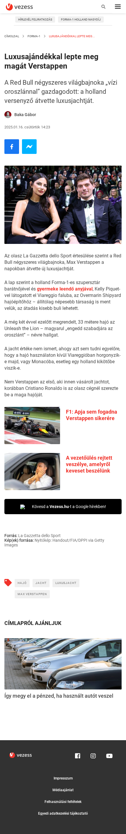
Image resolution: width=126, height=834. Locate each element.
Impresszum (63, 778)
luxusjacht (65, 583)
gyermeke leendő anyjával (65, 289)
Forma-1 (34, 36)
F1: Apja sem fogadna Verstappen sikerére (91, 415)
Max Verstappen (32, 594)
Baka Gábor (25, 114)
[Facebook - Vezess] (11, 146)
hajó (22, 583)
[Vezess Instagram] (93, 754)
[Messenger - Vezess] (29, 146)
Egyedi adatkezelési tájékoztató (63, 813)
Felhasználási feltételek (63, 802)
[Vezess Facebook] (77, 754)
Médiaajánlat (63, 790)
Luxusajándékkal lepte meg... (71, 36)
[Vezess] (25, 7)
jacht (41, 583)
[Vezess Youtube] (108, 754)
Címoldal (11, 36)
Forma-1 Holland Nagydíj (81, 19)
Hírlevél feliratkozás (35, 19)
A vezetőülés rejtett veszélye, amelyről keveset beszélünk (89, 464)
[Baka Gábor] (7, 114)
